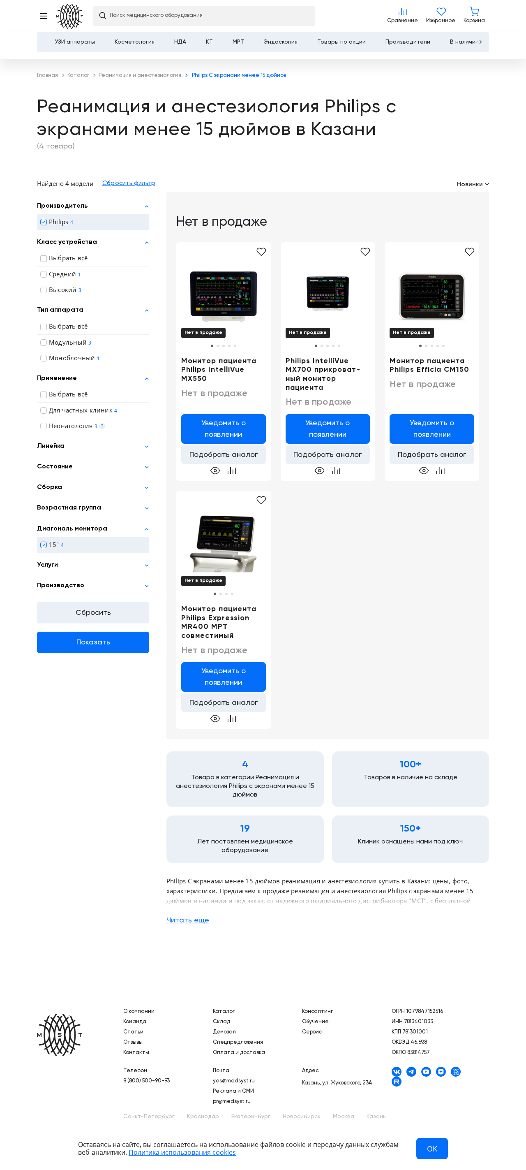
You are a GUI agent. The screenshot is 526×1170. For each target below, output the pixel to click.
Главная (59, 1035)
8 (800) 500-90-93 (146, 1081)
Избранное (440, 16)
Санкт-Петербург (149, 1116)
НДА (180, 42)
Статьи (133, 1032)
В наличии (464, 42)
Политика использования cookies (182, 1152)
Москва (343, 1116)
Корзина (474, 16)
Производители (407, 42)
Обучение (315, 1021)
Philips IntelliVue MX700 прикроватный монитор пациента (323, 374)
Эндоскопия (281, 42)
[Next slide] (480, 42)
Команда (134, 1021)
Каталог (224, 1011)
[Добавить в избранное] (261, 252)
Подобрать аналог (223, 455)
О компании (139, 1011)
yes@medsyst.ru (234, 1081)
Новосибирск (302, 1116)
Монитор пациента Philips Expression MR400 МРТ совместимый (218, 622)
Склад (221, 1021)
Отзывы (133, 1042)
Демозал (224, 1032)
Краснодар (203, 1116)
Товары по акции (341, 42)
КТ (209, 42)
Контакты (136, 1052)
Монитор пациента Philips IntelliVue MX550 (218, 369)
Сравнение (402, 16)
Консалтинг (317, 1011)
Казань (376, 1116)
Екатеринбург (250, 1116)
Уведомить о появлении (223, 428)
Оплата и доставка (239, 1052)
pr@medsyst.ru (232, 1101)
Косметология (135, 42)
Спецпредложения (238, 1042)
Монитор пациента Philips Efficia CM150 (429, 365)
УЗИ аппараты (75, 42)
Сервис (312, 1032)
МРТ (238, 42)
